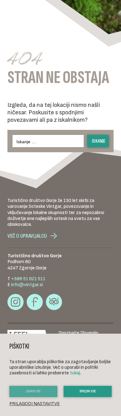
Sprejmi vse (87, 391)
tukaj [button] (75, 373)
